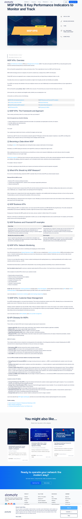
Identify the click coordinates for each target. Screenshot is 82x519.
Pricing (39, 1)
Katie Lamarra (39, 455)
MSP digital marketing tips (23, 396)
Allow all (69, 507)
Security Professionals (42, 502)
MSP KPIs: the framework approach (16, 100)
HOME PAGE (66, 36)
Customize (68, 511)
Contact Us (67, 502)
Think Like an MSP (68, 31)
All (64, 30)
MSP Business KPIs (13, 107)
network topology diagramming (36, 293)
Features (26, 496)
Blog (52, 496)
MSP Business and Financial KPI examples (49, 100)
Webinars (53, 500)
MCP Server (26, 504)
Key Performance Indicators (16, 63)
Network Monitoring (44, 102)
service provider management (35, 313)
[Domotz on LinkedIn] (6, 504)
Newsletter (43, 447)
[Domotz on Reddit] (9, 504)
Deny (69, 515)
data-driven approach (12, 157)
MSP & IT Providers (42, 496)
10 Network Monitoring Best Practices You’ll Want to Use (20, 406)
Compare (26, 502)
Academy (53, 502)
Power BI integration (42, 288)
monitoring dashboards (25, 288)
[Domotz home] (9, 2)
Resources (45, 1)
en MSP (19, 102)
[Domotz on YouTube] (11, 504)
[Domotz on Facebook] (14, 504)
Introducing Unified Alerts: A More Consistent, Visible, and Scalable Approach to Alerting (39, 444)
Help (51, 1)
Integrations (33, 1)
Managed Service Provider (33, 63)
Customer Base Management (46, 104)
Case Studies (54, 498)
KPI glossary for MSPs (44, 107)
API (64, 288)
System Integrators (42, 500)
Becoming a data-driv (13, 102)
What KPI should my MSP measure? (16, 104)
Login (66, 1)
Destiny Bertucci (17, 458)
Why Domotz (67, 498)
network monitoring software (54, 252)
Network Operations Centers (28, 252)
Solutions (26, 1)
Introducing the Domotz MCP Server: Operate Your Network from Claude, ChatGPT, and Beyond (17, 447)
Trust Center (67, 504)
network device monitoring (22, 293)
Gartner (14, 145)
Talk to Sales (47, 483)
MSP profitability (23, 313)
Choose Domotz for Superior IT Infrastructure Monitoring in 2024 (21, 403)
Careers (66, 500)
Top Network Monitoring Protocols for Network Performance (62, 443)
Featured (68, 30)
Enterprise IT (40, 498)
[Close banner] (80, 506)
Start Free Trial (73, 1)
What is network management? (14, 404)
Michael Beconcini (68, 21)
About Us (67, 496)
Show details (18, 516)
